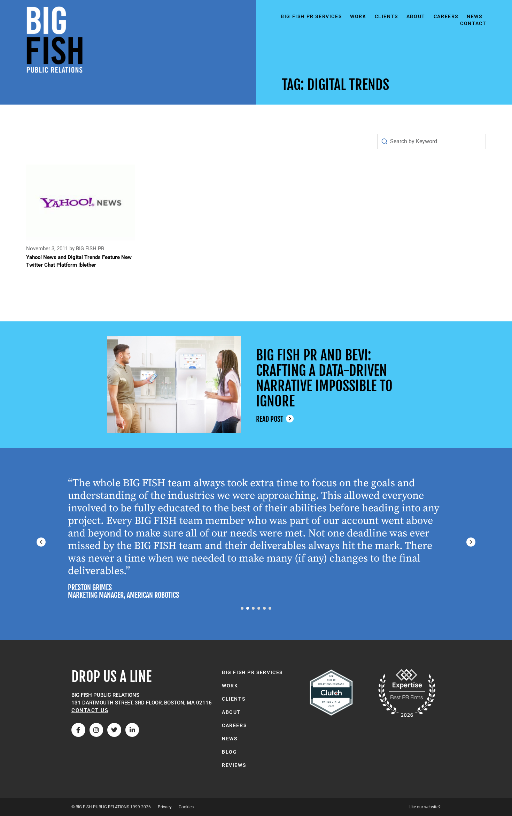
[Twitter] (114, 730)
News (474, 16)
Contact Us (89, 710)
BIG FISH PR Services (311, 16)
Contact (473, 23)
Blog (229, 752)
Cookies (186, 806)
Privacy (165, 806)
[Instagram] (96, 730)
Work (358, 16)
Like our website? (425, 806)
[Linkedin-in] (132, 730)
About (415, 16)
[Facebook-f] (78, 730)
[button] (470, 542)
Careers (446, 16)
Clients (386, 16)
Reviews (234, 765)
